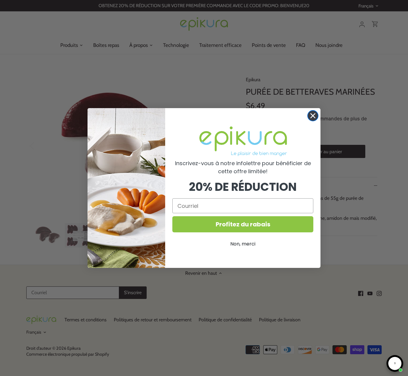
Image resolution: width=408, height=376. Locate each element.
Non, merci (242, 243)
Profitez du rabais (243, 224)
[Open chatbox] (394, 363)
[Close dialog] (313, 116)
